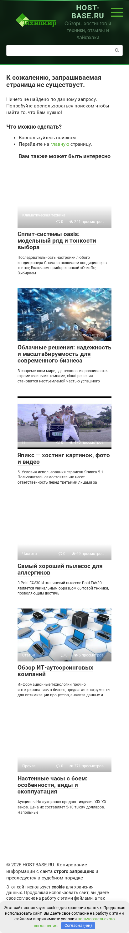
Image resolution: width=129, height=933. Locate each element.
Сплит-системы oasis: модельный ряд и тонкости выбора (57, 240)
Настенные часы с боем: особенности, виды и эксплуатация (52, 785)
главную (59, 144)
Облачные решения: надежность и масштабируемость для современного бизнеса (64, 354)
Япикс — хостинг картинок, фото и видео (64, 458)
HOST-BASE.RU (87, 11)
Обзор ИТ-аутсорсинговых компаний (55, 671)
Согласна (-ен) (78, 925)
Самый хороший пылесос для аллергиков (60, 569)
